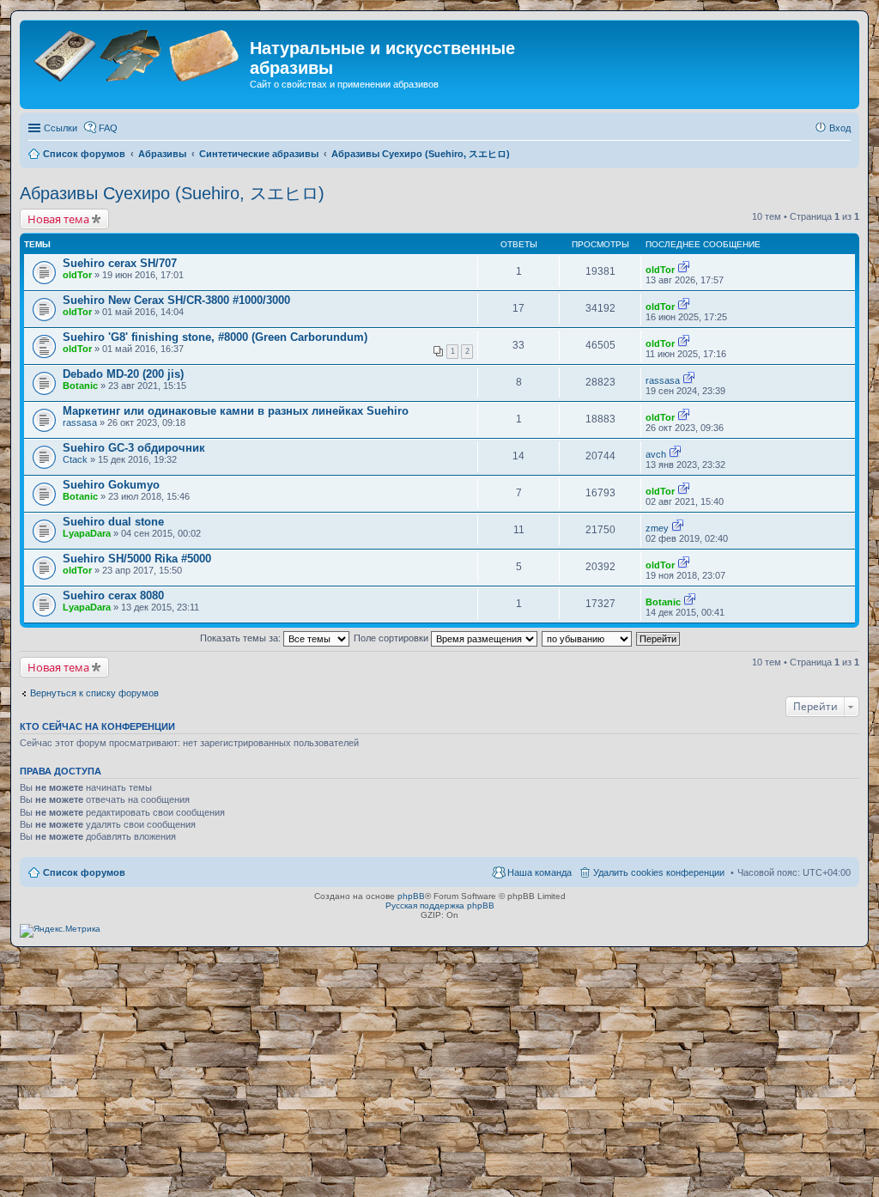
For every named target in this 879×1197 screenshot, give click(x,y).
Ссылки (60, 128)
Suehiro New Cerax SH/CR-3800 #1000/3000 (176, 300)
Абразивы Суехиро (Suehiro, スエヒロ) (172, 193)
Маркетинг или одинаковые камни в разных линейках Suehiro (236, 410)
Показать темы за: (241, 638)
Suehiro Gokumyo (111, 484)
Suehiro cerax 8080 (113, 595)
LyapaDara (87, 533)
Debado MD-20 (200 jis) (123, 374)
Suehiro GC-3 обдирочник (134, 447)
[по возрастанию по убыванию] (587, 638)
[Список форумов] (137, 53)
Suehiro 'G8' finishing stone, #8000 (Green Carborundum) (215, 337)
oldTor (77, 275)
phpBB (411, 896)
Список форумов (84, 872)
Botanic (80, 385)
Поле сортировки (392, 638)
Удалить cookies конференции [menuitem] (658, 872)
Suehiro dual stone (113, 521)
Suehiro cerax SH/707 (120, 263)
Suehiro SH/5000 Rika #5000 (137, 558)
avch (656, 454)
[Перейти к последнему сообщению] (683, 269)
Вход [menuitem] (840, 128)
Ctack (75, 459)
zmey (657, 528)
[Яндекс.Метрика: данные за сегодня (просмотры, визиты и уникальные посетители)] (60, 931)
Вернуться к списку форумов (94, 693)
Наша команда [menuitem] (539, 872)
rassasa (663, 380)
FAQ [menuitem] (108, 128)
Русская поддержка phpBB (439, 905)
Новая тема (58, 219)
